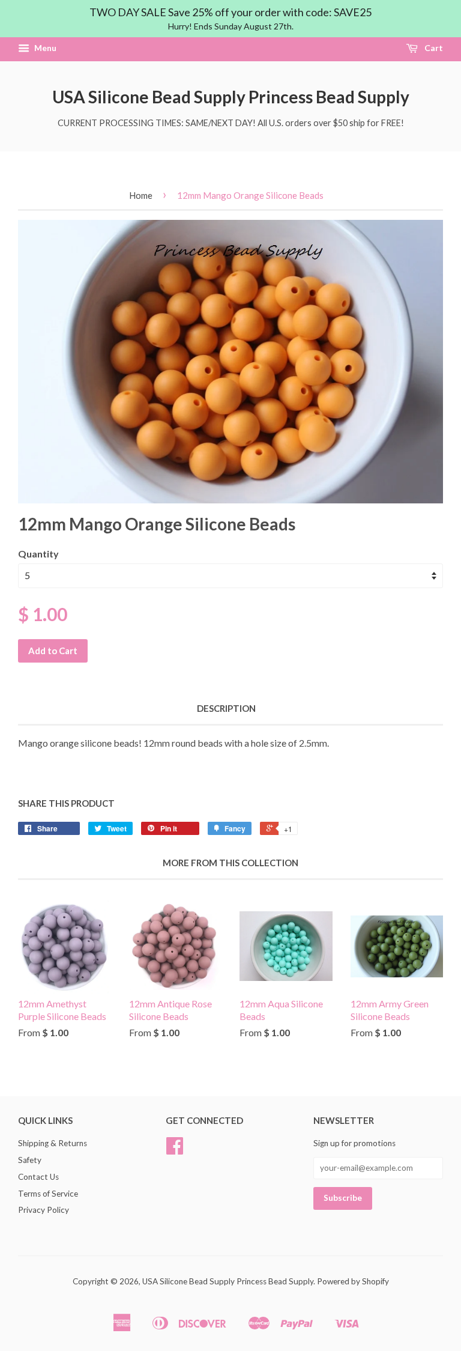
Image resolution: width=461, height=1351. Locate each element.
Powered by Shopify (353, 1281)
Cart (433, 48)
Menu (44, 48)
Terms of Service (48, 1193)
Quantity (38, 553)
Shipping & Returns (52, 1143)
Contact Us (38, 1177)
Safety (29, 1160)
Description (226, 708)
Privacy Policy (43, 1210)
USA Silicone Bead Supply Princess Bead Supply (230, 97)
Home (140, 195)
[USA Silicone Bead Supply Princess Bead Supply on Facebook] (175, 1150)
